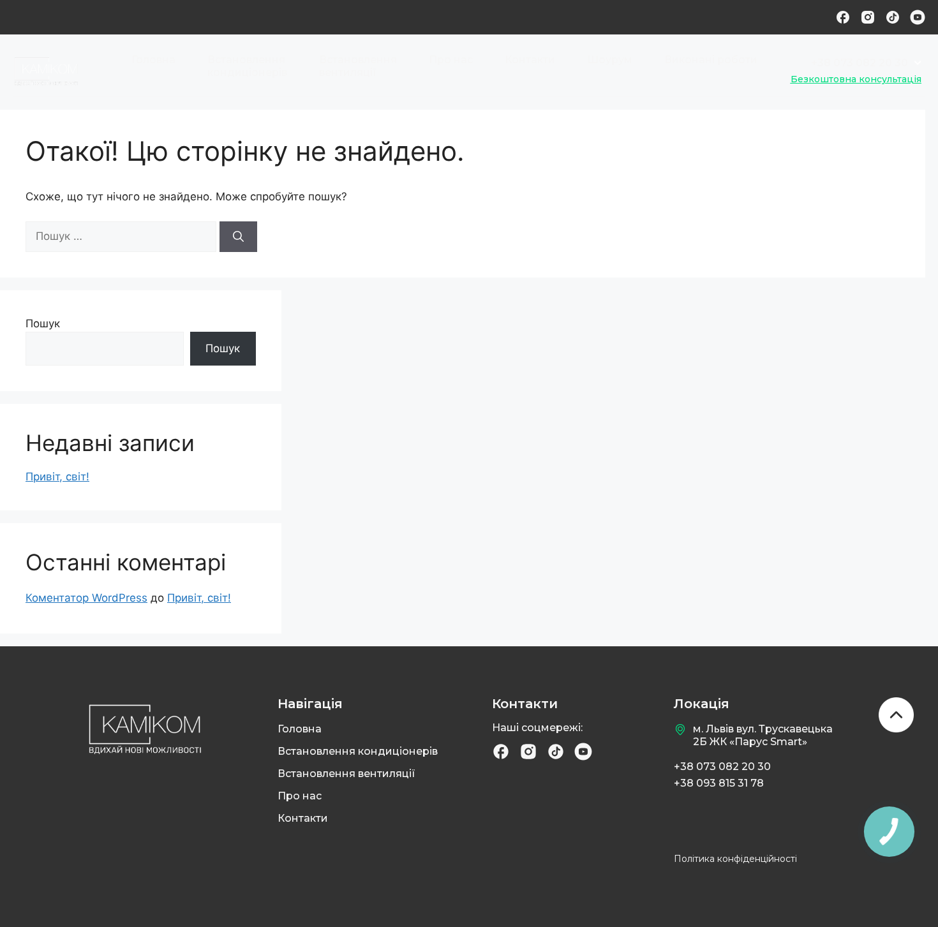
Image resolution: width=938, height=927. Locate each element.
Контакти (530, 60)
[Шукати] (238, 236)
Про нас (451, 60)
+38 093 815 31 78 (719, 783)
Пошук (43, 323)
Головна (153, 60)
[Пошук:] (123, 236)
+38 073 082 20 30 (722, 766)
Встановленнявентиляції (358, 66)
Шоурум (609, 60)
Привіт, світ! (57, 476)
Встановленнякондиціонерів (247, 66)
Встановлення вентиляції (346, 774)
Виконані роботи (710, 60)
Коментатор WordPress (86, 597)
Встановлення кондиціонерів (358, 751)
